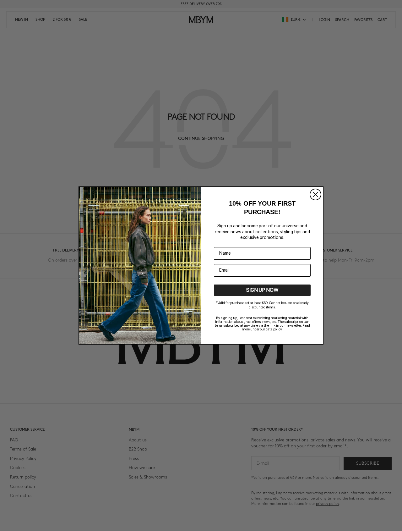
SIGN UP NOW (262, 290)
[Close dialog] (315, 194)
